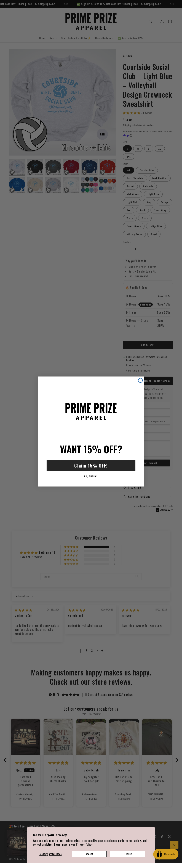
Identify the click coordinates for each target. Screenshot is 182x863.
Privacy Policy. (84, 844)
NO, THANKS (91, 476)
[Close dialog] (140, 380)
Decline (128, 854)
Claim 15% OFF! (91, 465)
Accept (89, 854)
